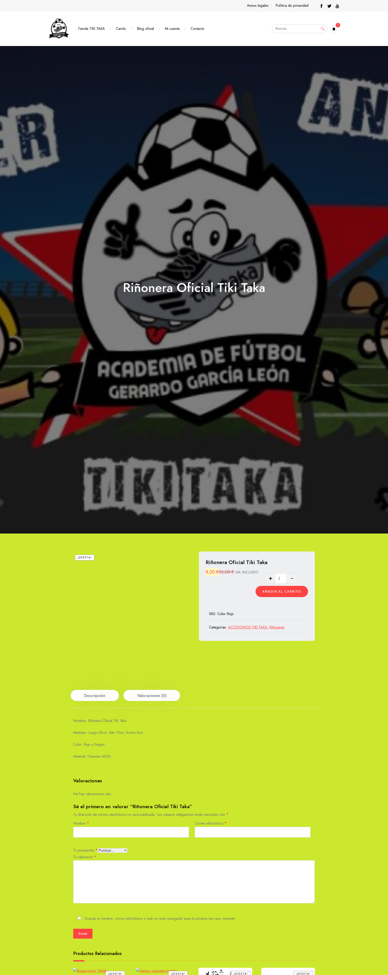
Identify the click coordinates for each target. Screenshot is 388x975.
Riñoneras (276, 627)
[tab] (95, 695)
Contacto (197, 28)
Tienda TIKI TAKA (91, 28)
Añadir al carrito (281, 591)
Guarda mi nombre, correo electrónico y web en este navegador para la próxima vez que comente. (160, 918)
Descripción (94, 696)
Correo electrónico (211, 823)
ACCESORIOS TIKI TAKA (247, 627)
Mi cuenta (172, 28)
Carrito (121, 28)
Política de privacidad (292, 5)
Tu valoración (84, 856)
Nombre (81, 823)
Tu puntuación (85, 850)
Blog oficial (145, 28)
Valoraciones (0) (151, 696)
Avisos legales (258, 5)
